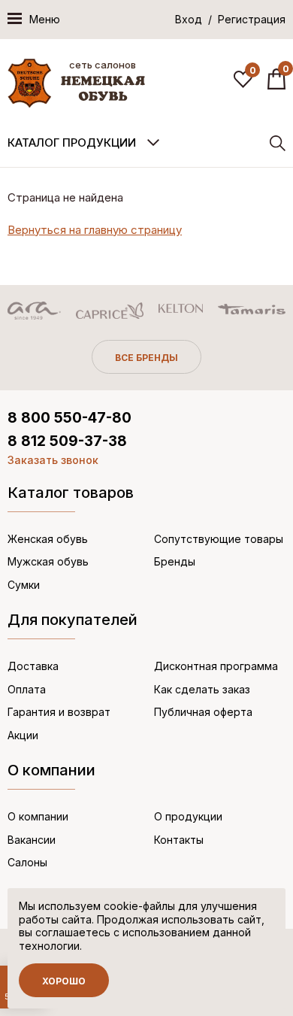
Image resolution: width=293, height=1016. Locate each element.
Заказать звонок (53, 459)
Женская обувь (48, 538)
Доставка (33, 666)
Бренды (174, 561)
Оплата (27, 689)
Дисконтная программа (216, 666)
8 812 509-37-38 (67, 441)
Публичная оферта (203, 711)
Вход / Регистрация (230, 19)
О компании (38, 816)
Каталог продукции (72, 142)
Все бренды (146, 357)
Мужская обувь (48, 561)
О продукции (188, 816)
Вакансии (32, 839)
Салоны (27, 862)
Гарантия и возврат (59, 711)
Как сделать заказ (202, 689)
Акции (23, 735)
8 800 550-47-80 (69, 417)
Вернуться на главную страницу (95, 230)
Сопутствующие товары (218, 538)
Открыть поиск (277, 143)
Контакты (179, 839)
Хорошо (64, 981)
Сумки (24, 584)
